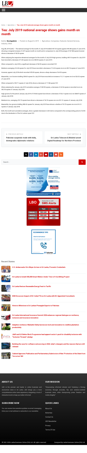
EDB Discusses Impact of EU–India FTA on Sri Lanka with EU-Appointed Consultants (43, 296)
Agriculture (11, 25)
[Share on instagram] (51, 154)
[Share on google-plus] (41, 154)
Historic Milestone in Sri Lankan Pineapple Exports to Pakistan (35, 306)
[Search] (82, 162)
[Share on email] (56, 154)
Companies (55, 41)
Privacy (48, 425)
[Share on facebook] (31, 154)
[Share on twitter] (26, 154)
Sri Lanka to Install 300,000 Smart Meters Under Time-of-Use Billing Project (40, 277)
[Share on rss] (61, 154)
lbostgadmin (12, 41)
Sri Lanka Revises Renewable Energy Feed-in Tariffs (31, 286)
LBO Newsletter (50, 421)
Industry (4, 44)
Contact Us (49, 417)
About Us (48, 408)
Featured (63, 41)
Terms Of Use (50, 430)
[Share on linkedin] (36, 154)
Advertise (48, 413)
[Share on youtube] (46, 154)
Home (3, 25)
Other (10, 44)
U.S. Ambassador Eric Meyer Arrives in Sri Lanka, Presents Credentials (38, 267)
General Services (73, 41)
